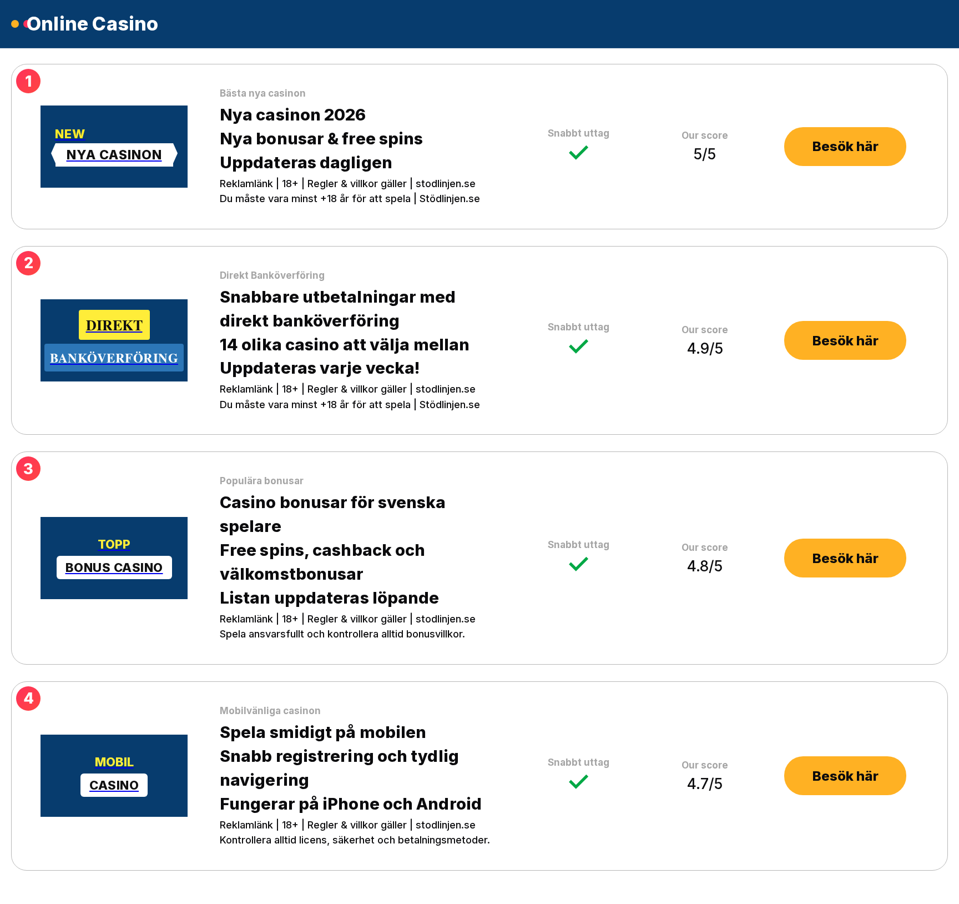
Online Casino (93, 23)
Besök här (845, 146)
